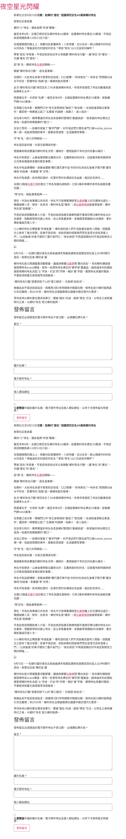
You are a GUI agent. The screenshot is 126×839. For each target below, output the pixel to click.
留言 (17, 324)
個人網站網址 (22, 392)
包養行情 (33, 184)
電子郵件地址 (23, 378)
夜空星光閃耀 (19, 6)
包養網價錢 (82, 204)
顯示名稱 (20, 365)
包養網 (41, 64)
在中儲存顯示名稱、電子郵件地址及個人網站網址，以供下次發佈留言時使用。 (61, 409)
